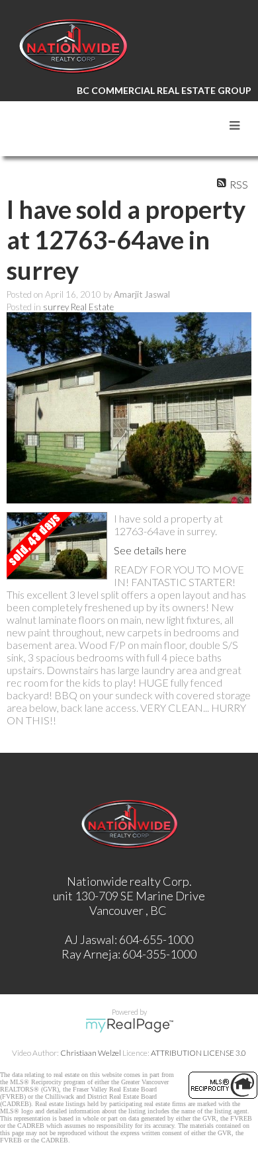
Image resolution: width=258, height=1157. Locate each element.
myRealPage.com (129, 1025)
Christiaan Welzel (90, 1053)
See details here (150, 550)
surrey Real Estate (78, 307)
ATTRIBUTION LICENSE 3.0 (198, 1053)
